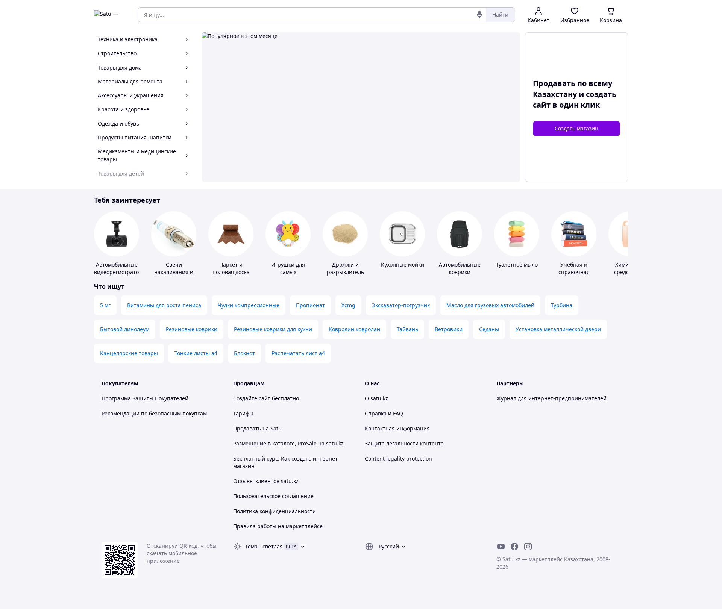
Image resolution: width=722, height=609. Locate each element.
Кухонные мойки (402, 264)
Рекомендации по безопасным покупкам (154, 413)
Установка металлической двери (558, 329)
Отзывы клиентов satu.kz (266, 481)
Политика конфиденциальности (274, 511)
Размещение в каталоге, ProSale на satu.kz (288, 443)
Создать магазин (576, 128)
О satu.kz (376, 398)
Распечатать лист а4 (298, 353)
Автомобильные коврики (460, 268)
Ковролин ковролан (354, 329)
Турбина (561, 305)
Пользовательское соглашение (273, 496)
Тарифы (243, 413)
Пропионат (310, 305)
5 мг (105, 305)
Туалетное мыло (517, 264)
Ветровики (449, 329)
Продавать (247, 428)
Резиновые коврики (191, 329)
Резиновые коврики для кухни (273, 329)
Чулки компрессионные (248, 305)
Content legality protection (398, 458)
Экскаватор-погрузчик (401, 305)
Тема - (264, 546)
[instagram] (527, 546)
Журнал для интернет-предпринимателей (551, 398)
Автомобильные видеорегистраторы (120, 268)
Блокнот (244, 353)
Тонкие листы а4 (195, 353)
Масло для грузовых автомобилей (490, 305)
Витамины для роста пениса (164, 305)
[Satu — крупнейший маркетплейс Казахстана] (110, 14)
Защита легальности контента (404, 443)
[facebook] (514, 546)
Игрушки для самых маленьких (288, 272)
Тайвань (407, 329)
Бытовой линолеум (124, 329)
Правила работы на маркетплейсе (278, 526)
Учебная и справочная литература (574, 272)
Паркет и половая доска (231, 268)
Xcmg (348, 305)
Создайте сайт (251, 398)
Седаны (489, 329)
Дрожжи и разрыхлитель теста (345, 272)
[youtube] (500, 546)
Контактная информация (397, 428)
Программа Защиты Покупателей (145, 398)
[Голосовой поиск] (479, 15)
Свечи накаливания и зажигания (173, 272)
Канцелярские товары (129, 353)
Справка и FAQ (384, 413)
